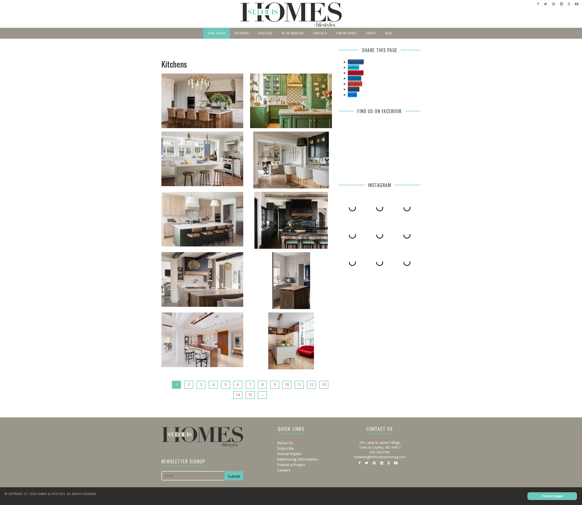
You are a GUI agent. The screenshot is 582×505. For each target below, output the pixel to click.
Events (371, 33)
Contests (320, 33)
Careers (284, 470)
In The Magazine (293, 33)
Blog (388, 33)
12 (311, 384)
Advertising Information (297, 459)
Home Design (216, 33)
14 (238, 394)
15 (250, 394)
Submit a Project (291, 464)
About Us (285, 442)
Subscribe (285, 448)
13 (324, 384)
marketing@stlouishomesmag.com (379, 457)
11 (299, 384)
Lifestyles (265, 33)
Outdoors (241, 33)
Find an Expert (346, 33)
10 (287, 384)
